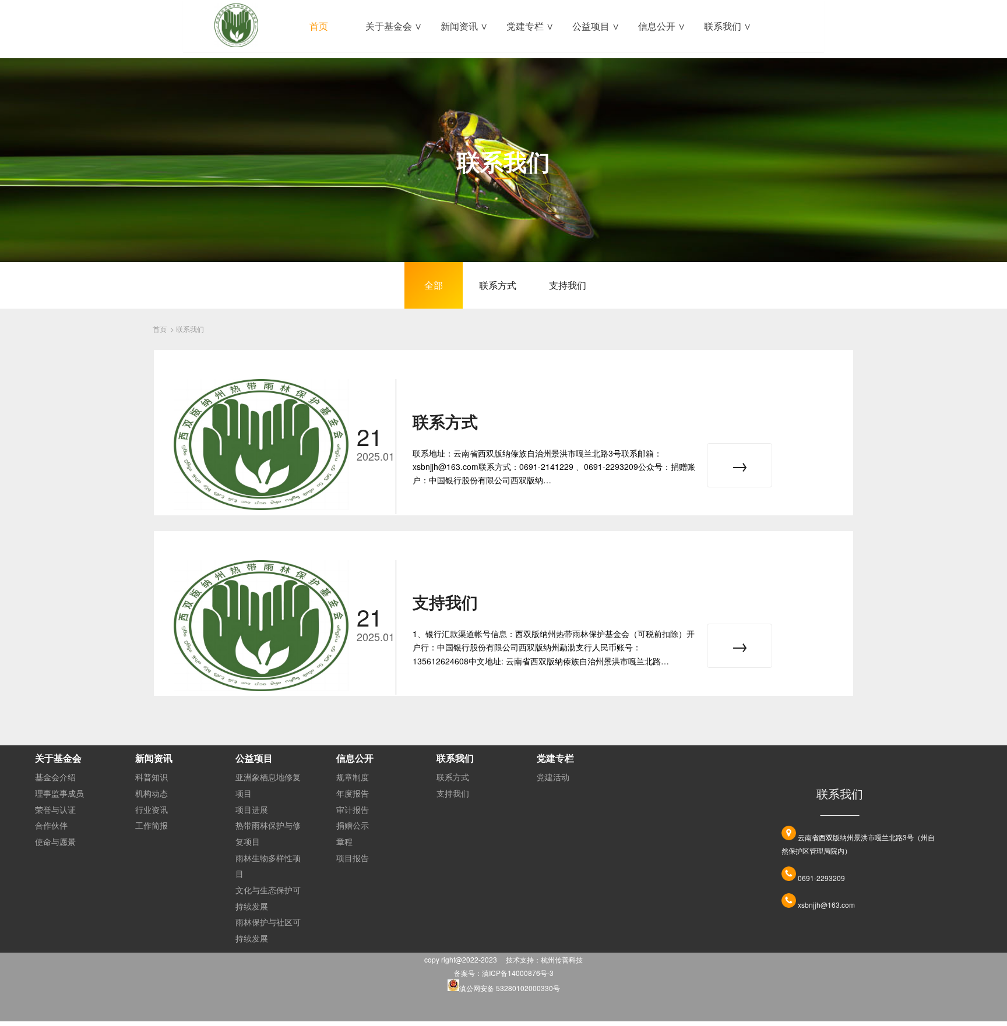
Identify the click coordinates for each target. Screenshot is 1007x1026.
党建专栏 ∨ (530, 26)
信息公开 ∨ (661, 26)
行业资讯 (151, 809)
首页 (318, 26)
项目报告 (352, 858)
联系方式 (497, 285)
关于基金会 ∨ (393, 26)
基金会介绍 (55, 777)
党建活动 (553, 777)
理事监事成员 (59, 793)
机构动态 (151, 793)
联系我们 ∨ (727, 26)
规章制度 (352, 777)
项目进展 (251, 809)
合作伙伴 (51, 825)
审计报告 (352, 809)
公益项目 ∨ (595, 26)
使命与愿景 (55, 841)
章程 (344, 841)
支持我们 (567, 285)
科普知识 (151, 777)
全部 (433, 285)
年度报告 (352, 793)
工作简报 (151, 825)
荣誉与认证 (55, 809)
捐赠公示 (352, 825)
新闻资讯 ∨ (464, 26)
